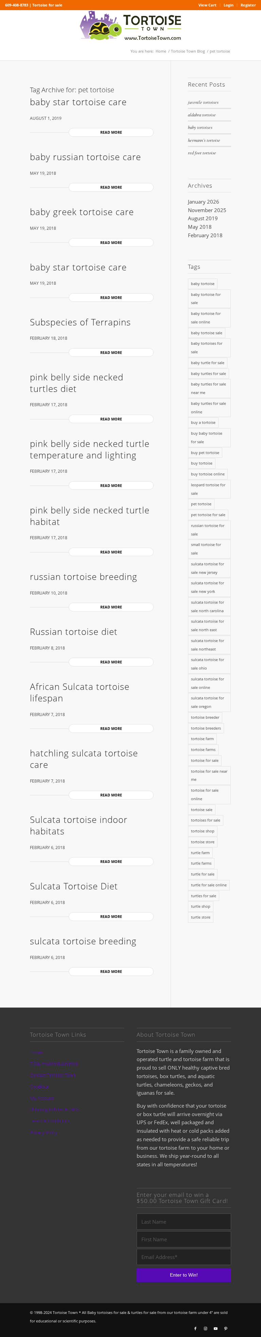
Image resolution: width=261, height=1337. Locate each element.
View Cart (207, 4)
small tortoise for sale (206, 548)
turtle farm (200, 852)
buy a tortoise (203, 422)
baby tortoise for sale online (206, 317)
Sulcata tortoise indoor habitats (78, 825)
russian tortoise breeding (83, 576)
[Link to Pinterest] (226, 1328)
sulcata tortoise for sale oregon (207, 702)
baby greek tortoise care (82, 212)
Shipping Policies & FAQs (54, 1109)
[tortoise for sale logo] (130, 26)
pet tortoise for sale (208, 514)
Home (36, 1052)
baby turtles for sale (208, 373)
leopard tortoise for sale (208, 489)
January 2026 (203, 201)
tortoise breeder (205, 717)
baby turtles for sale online (208, 407)
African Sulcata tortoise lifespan (79, 692)
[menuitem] (207, 5)
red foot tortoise (202, 152)
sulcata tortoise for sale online (207, 683)
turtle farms (201, 863)
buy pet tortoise (205, 452)
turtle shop (200, 906)
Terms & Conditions (50, 1121)
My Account (42, 1098)
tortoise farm (202, 738)
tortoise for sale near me (209, 775)
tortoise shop (202, 830)
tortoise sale (201, 809)
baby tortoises (200, 127)
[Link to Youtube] (216, 1328)
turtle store (200, 917)
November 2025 (207, 210)
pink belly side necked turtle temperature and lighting (90, 449)
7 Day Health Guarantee (54, 1063)
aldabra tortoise (202, 114)
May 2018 (200, 226)
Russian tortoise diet (74, 631)
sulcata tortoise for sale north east (207, 625)
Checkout (39, 1087)
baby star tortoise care (78, 102)
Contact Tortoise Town (52, 1075)
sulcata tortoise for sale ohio (207, 664)
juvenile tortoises (203, 102)
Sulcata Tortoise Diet (74, 886)
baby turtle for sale (207, 362)
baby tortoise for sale (206, 298)
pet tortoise (201, 503)
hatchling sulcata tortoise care (84, 759)
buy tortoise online (208, 473)
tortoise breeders (206, 728)
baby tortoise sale (206, 332)
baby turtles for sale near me (208, 388)
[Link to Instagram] (206, 1328)
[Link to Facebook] (195, 1328)
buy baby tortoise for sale (206, 437)
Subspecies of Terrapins (80, 322)
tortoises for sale (205, 820)
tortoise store (202, 841)
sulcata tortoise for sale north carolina (207, 606)
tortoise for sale (205, 760)
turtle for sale (202, 874)
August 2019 (203, 218)
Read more (111, 132)
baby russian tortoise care (85, 157)
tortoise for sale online (205, 794)
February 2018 (205, 235)
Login (228, 4)
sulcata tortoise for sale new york (207, 587)
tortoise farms (203, 749)
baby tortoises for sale (206, 347)
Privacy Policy (43, 1132)
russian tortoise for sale (207, 529)
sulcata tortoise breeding (83, 941)
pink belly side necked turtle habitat (90, 516)
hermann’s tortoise (204, 140)
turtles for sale (203, 895)
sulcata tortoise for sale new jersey (207, 568)
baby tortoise (202, 283)
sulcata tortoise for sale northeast (207, 645)
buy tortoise (201, 463)
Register (248, 4)
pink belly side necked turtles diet (76, 383)
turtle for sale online (209, 884)
